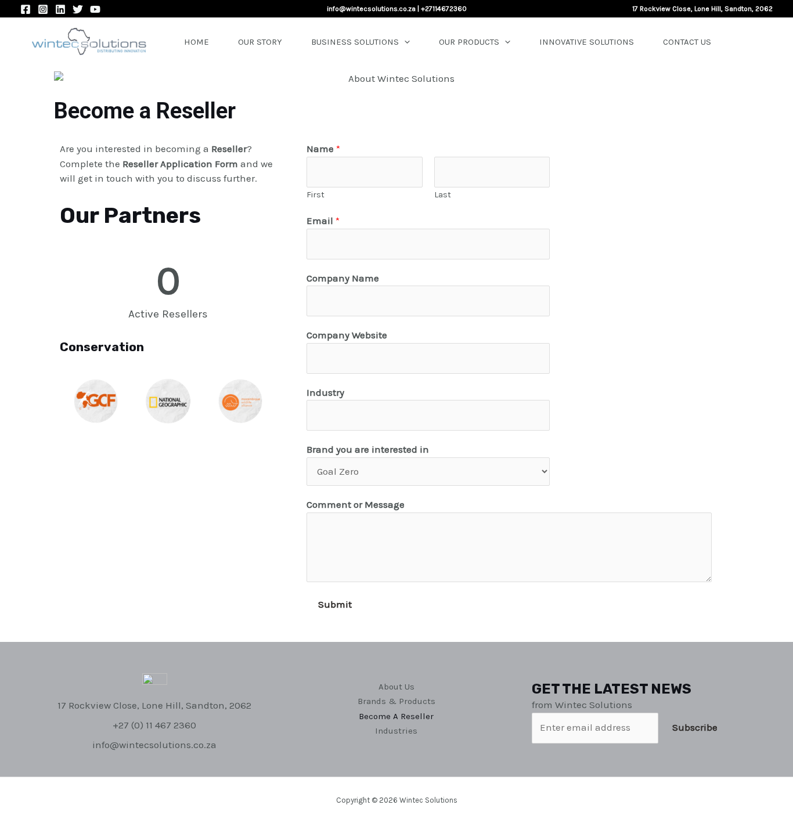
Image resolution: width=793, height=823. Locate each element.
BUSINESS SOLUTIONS (355, 42)
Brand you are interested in (368, 449)
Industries (396, 730)
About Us (396, 686)
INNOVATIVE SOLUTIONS (586, 42)
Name (323, 148)
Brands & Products (396, 701)
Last (442, 195)
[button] (71, 402)
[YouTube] (95, 9)
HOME (196, 42)
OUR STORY (260, 42)
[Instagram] (43, 9)
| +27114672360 (441, 9)
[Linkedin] (60, 9)
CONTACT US (687, 42)
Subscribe (695, 727)
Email (323, 220)
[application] (404, 41)
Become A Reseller (396, 716)
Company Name (343, 278)
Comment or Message (356, 504)
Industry (325, 392)
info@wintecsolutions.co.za (371, 9)
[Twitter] (78, 9)
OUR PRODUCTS (469, 42)
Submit (335, 604)
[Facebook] (25, 9)
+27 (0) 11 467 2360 (154, 725)
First (316, 195)
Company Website (347, 335)
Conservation (102, 347)
